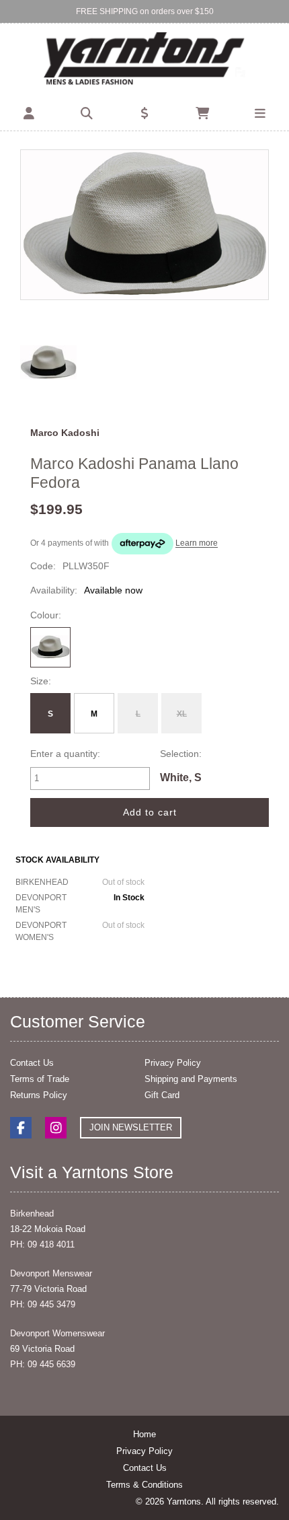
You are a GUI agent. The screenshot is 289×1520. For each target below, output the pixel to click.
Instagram (56, 1127)
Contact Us (32, 1063)
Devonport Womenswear (57, 1333)
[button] (29, 113)
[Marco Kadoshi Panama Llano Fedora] (144, 224)
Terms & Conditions (144, 1485)
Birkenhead (32, 1213)
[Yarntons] (145, 60)
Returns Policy (38, 1095)
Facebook (21, 1127)
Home (144, 1434)
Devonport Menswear (51, 1273)
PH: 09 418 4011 (42, 1244)
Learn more (196, 543)
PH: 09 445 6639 (42, 1364)
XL (182, 714)
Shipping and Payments (190, 1079)
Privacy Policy (172, 1063)
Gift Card (161, 1095)
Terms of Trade (39, 1079)
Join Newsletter (130, 1127)
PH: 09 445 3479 (42, 1304)
